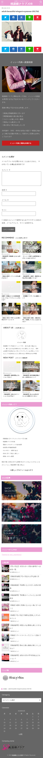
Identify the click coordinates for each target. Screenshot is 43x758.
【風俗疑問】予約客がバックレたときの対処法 (25, 596)
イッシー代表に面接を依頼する (20, 143)
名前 (4, 190)
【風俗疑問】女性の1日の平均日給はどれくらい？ (25, 656)
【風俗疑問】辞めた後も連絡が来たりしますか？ (25, 646)
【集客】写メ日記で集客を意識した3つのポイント (25, 616)
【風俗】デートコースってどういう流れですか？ (25, 636)
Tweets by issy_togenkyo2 (11, 554)
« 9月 (20, 734)
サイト (4, 210)
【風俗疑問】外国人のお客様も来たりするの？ (25, 626)
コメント (6, 170)
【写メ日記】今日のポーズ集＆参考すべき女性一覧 (25, 567)
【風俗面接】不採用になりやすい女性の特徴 (25, 586)
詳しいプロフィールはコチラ (22, 470)
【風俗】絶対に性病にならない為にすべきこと (25, 606)
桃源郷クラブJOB (21, 3)
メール (5, 200)
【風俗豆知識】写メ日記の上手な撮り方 (24, 576)
